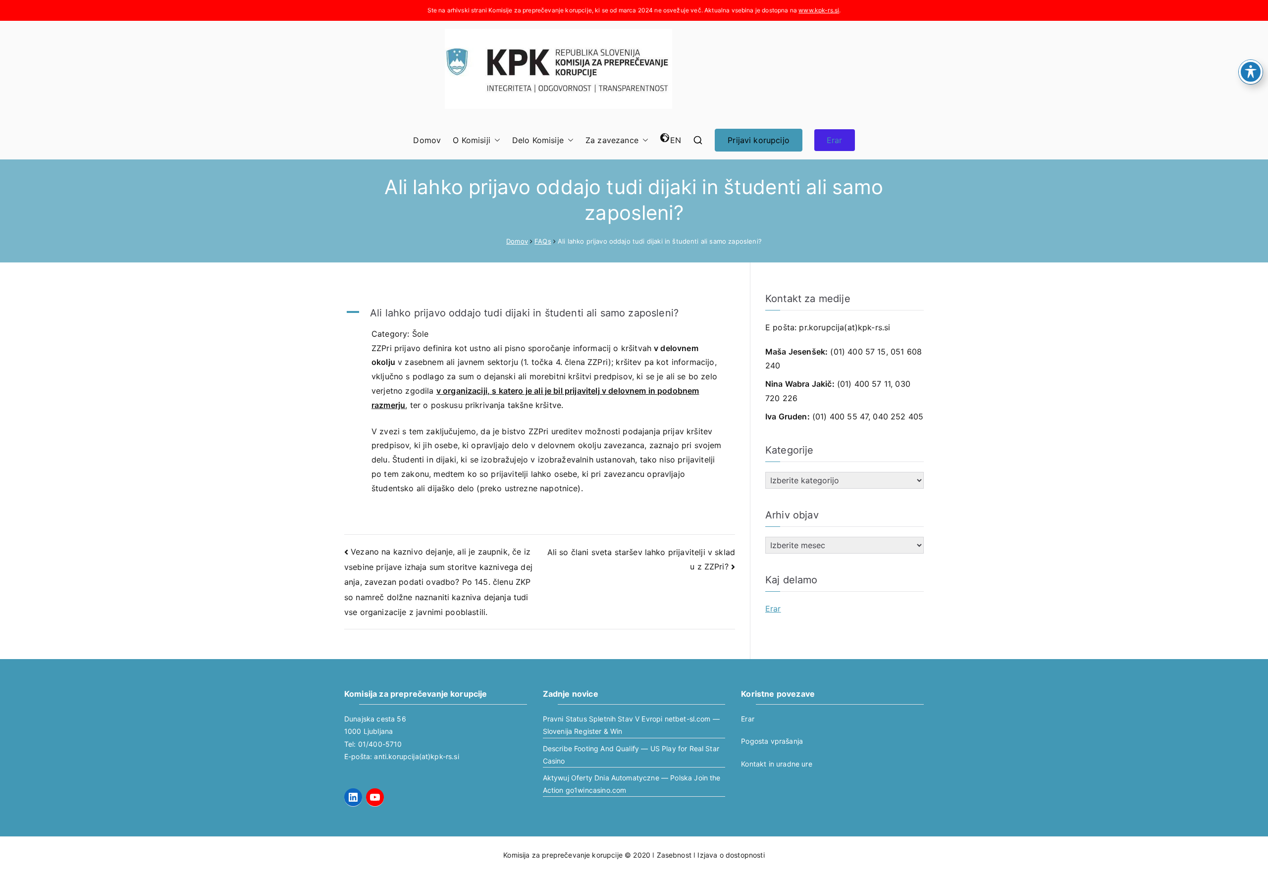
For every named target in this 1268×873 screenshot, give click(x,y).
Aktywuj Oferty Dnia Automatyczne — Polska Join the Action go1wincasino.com (632, 783)
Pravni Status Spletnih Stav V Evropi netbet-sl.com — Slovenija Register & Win (631, 725)
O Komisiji (471, 140)
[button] (495, 140)
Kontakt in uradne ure (776, 764)
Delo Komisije (538, 140)
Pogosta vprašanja (772, 741)
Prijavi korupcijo (759, 140)
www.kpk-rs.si (818, 10)
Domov (427, 140)
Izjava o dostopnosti (730, 855)
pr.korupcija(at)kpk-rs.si (844, 327)
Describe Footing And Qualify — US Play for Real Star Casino (631, 754)
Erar (835, 140)
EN (675, 140)
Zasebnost (674, 855)
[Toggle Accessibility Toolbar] (1251, 72)
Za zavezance (611, 140)
